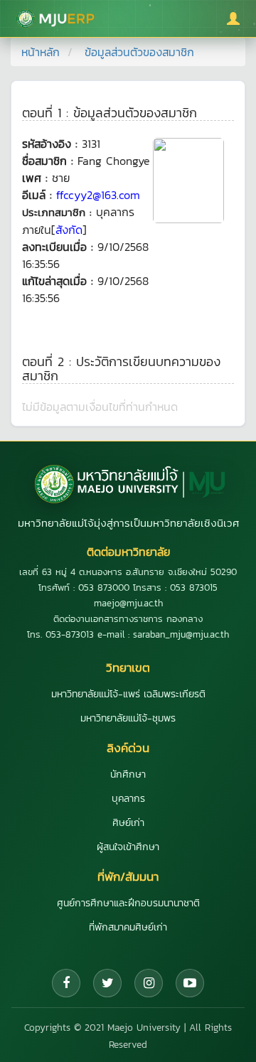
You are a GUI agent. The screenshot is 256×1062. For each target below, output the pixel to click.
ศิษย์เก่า (128, 822)
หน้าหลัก (40, 51)
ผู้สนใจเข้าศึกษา (128, 847)
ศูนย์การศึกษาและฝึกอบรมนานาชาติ (128, 903)
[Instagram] (148, 983)
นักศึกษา (128, 774)
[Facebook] (66, 983)
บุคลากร (128, 798)
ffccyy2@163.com (98, 194)
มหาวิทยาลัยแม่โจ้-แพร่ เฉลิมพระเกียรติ (128, 694)
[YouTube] (190, 983)
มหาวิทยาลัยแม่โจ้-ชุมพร (128, 718)
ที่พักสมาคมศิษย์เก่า (128, 927)
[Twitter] (107, 983)
